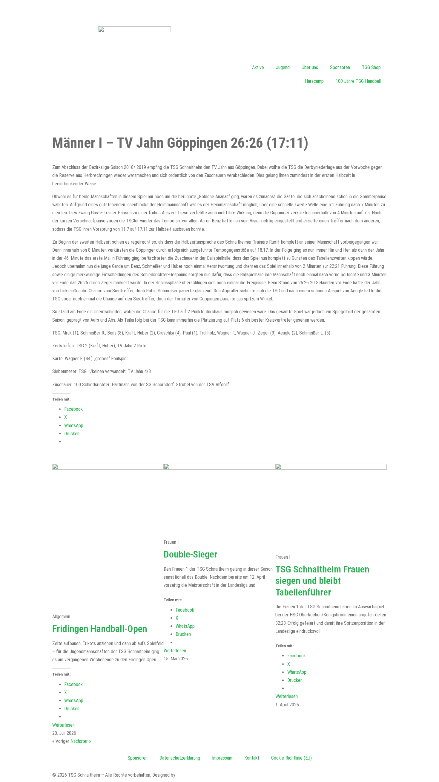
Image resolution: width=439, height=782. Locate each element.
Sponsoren (340, 67)
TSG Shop (371, 67)
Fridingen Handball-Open (99, 628)
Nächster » (80, 741)
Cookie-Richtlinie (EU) (291, 758)
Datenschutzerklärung (179, 758)
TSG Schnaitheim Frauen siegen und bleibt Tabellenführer (322, 580)
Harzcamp (314, 81)
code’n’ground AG (192, 775)
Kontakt (251, 758)
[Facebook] (10, 10)
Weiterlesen (63, 725)
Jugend (283, 67)
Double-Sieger (190, 554)
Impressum (222, 758)
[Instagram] (227, 10)
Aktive (258, 67)
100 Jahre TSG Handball (358, 81)
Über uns (310, 67)
